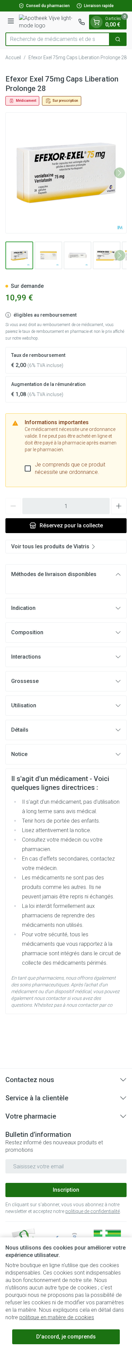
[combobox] (57, 39)
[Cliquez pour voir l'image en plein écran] (66, 173)
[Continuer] (119, 172)
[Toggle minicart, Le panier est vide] (96, 22)
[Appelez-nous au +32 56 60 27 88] (81, 22)
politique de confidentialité (92, 1211)
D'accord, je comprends (66, 1336)
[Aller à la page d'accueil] (47, 22)
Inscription (66, 1190)
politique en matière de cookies (56, 1317)
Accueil (13, 57)
